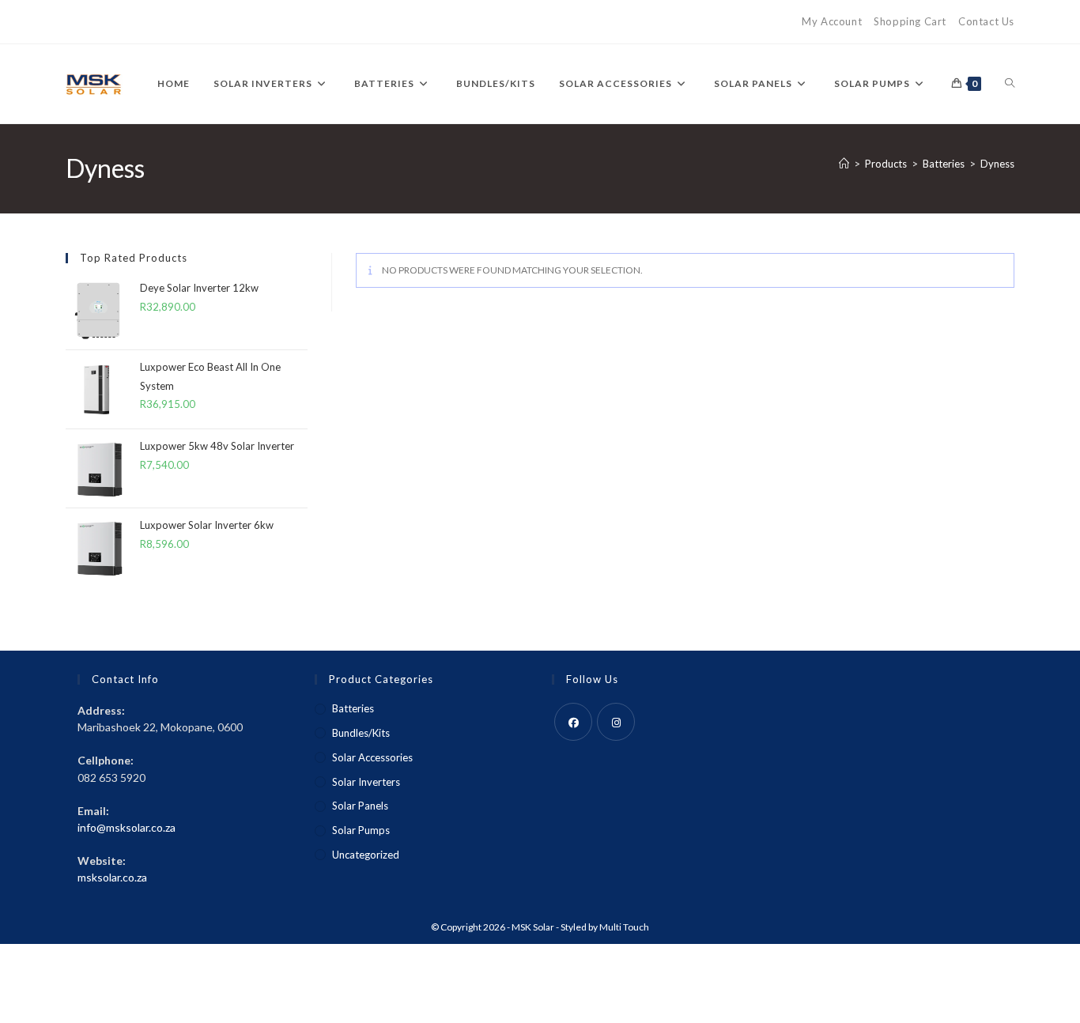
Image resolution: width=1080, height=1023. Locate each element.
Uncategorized (365, 854)
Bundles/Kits (361, 733)
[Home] (844, 163)
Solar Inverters (366, 782)
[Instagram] (616, 722)
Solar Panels (360, 805)
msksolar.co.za (112, 877)
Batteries (353, 708)
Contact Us (986, 21)
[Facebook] (573, 722)
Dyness (997, 163)
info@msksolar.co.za (126, 827)
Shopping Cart (910, 21)
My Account (832, 21)
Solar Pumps (361, 830)
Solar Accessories (372, 757)
